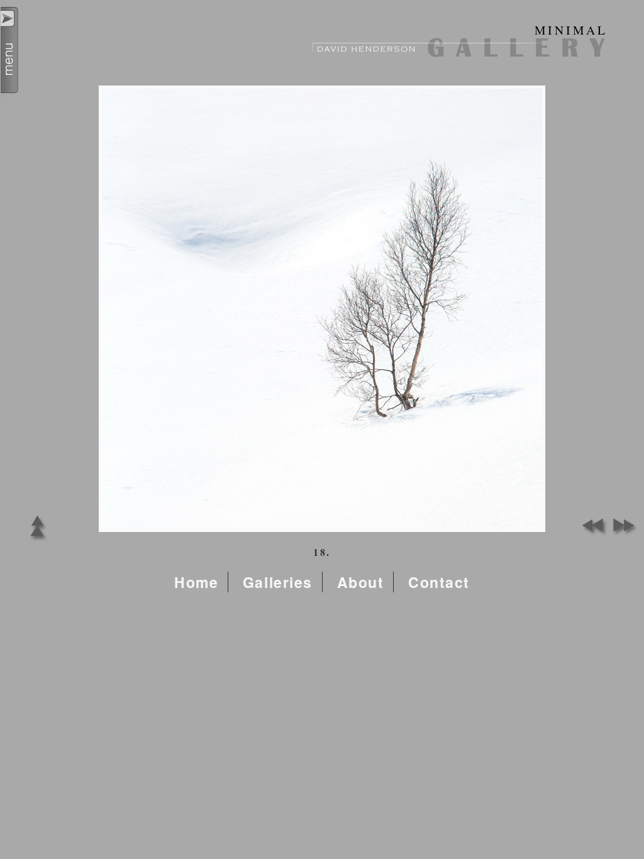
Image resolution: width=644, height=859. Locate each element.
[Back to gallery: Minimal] (37, 540)
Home (196, 582)
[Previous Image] (592, 533)
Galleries (278, 582)
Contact (439, 582)
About (360, 582)
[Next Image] (620, 533)
